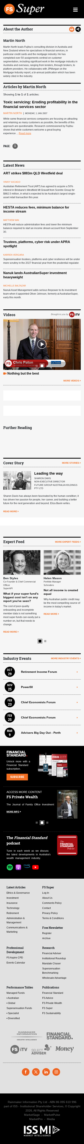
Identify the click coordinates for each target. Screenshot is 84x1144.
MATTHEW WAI (11, 220)
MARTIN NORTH (12, 113)
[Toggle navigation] (75, 9)
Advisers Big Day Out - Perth (41, 732)
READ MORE (10, 511)
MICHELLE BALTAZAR (14, 285)
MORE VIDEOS (71, 380)
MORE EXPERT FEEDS (67, 542)
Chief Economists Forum (38, 702)
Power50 (27, 687)
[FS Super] (24, 9)
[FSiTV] (74, 314)
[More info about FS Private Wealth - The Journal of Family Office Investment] (66, 804)
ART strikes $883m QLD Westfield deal (33, 173)
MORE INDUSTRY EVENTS (65, 658)
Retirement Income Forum (39, 671)
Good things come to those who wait (35, 373)
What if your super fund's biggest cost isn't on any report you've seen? (19, 597)
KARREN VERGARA (13, 255)
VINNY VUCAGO (11, 182)
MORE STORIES (70, 463)
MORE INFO (12, 811)
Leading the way (48, 473)
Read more (25, 133)
